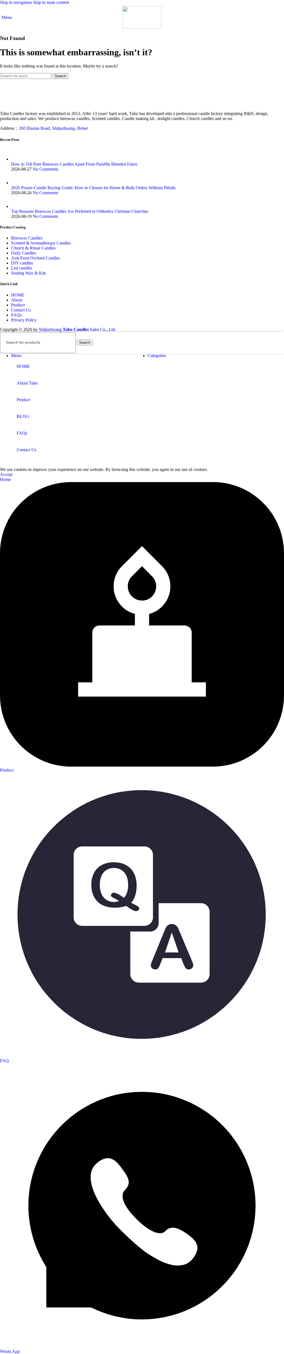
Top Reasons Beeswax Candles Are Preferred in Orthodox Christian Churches (79, 211)
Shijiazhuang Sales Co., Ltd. (77, 329)
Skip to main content (51, 2)
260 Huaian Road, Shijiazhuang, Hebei (53, 128)
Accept (6, 474)
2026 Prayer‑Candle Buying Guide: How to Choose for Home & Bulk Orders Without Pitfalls (93, 187)
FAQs (16, 315)
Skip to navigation (16, 2)
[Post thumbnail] (17, 159)
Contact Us (21, 310)
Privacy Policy (24, 320)
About (16, 300)
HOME (17, 295)
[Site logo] (142, 27)
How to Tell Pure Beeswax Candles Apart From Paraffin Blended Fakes (74, 164)
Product (18, 305)
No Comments (45, 169)
